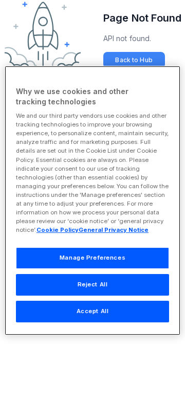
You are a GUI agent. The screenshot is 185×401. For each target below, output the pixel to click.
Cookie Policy (57, 229)
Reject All (93, 284)
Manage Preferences (92, 257)
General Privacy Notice (114, 229)
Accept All (93, 311)
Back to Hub (133, 60)
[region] (92, 200)
